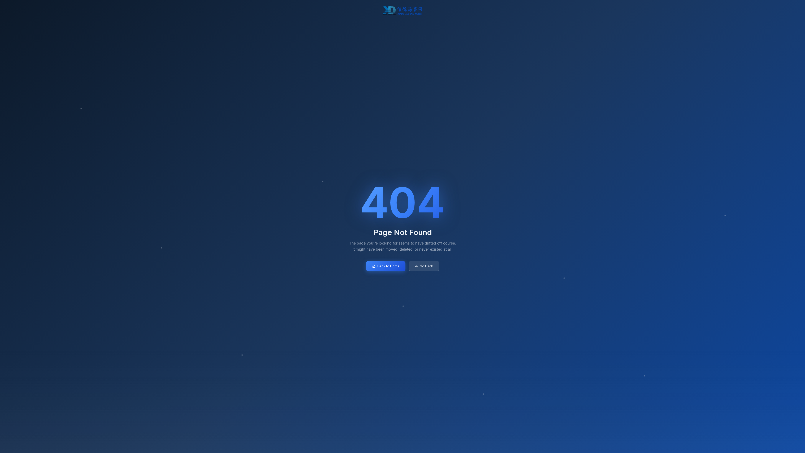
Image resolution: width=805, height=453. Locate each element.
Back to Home (388, 266)
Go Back (424, 266)
